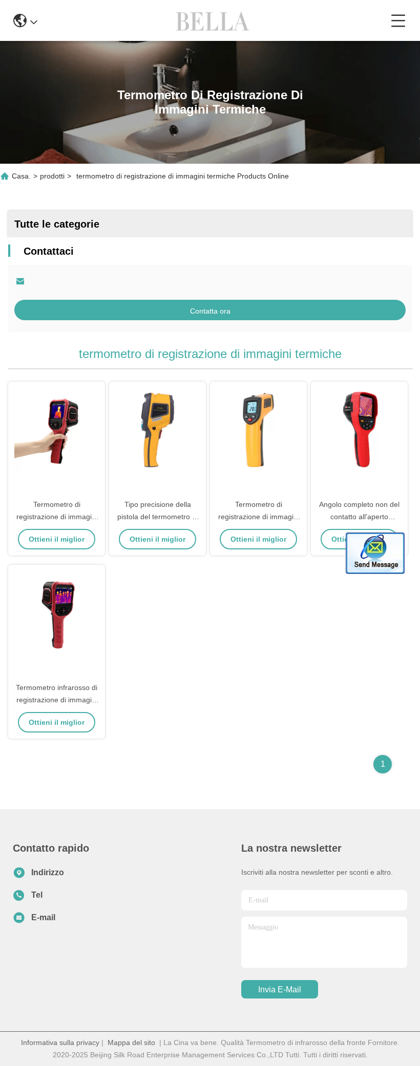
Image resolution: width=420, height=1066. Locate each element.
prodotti (52, 176)
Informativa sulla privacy (60, 1042)
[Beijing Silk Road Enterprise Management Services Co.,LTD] (214, 20)
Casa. (21, 176)
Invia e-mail (279, 989)
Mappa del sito (131, 1042)
